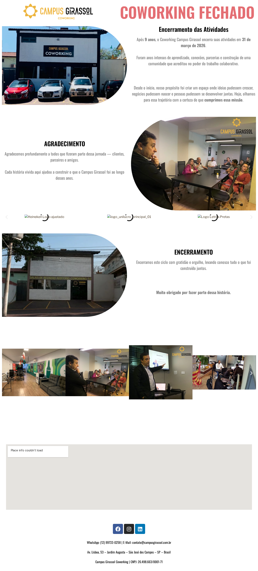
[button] (6, 217)
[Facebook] (118, 529)
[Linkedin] (140, 529)
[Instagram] (129, 529)
